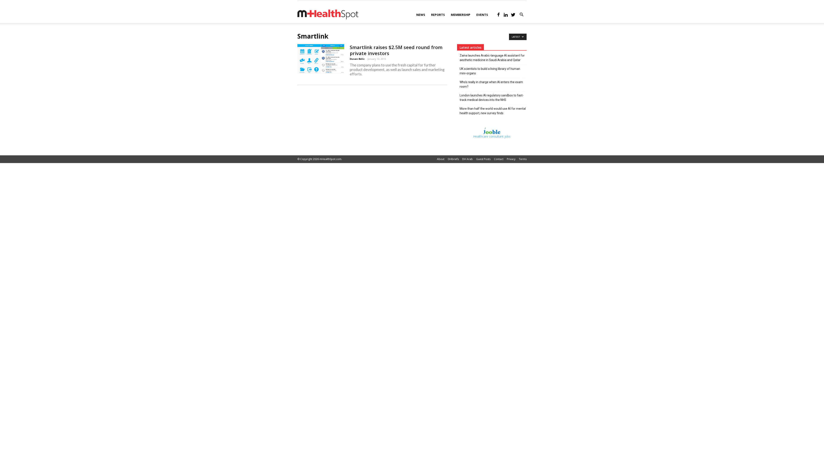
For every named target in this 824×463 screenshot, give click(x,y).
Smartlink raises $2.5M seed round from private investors (396, 50)
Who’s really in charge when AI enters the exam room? (491, 84)
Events (482, 15)
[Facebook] (498, 14)
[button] (521, 15)
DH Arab (467, 159)
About (440, 159)
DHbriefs (453, 159)
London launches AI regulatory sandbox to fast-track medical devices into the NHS (492, 98)
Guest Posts (483, 159)
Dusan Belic (357, 58)
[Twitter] (513, 14)
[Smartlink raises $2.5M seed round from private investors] (320, 59)
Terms (523, 159)
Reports (438, 15)
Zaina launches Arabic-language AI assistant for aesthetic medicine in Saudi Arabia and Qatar (492, 58)
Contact (498, 159)
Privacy (511, 159)
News (420, 15)
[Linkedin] (506, 14)
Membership (460, 15)
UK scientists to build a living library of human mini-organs (490, 71)
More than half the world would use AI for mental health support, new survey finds (493, 111)
